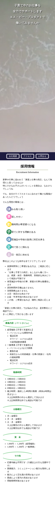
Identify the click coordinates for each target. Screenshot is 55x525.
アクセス (27, 156)
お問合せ (42, 156)
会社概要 (13, 156)
